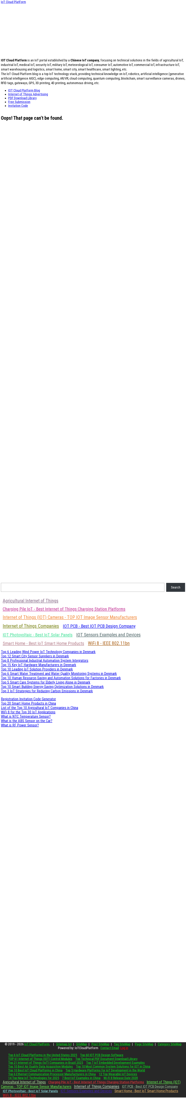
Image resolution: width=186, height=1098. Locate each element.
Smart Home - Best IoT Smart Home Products (43, 643)
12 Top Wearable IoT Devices (118, 1074)
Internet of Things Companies (31, 626)
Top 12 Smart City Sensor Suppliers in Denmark (35, 656)
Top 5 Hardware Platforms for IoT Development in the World (105, 1070)
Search (175, 587)
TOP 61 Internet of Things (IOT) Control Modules (40, 1059)
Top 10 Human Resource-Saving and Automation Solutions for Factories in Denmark (61, 678)
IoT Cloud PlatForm (13, 2)
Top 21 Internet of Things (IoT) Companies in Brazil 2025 (45, 1063)
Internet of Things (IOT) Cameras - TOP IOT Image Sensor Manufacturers (70, 617)
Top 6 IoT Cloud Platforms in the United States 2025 (42, 1055)
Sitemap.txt (64, 1044)
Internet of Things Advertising (28, 94)
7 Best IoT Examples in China (81, 1078)
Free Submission (19, 102)
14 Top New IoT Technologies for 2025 (33, 1078)
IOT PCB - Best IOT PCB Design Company (99, 626)
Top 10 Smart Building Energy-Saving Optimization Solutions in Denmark (52, 686)
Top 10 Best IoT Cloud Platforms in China (35, 1070)
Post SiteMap (100, 1044)
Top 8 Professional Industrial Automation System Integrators (44, 660)
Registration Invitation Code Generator (28, 699)
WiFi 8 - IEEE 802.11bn (109, 643)
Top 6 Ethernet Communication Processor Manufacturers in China (52, 1074)
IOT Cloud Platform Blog (24, 90)
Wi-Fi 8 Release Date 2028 (121, 1078)
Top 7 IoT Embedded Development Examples (115, 1063)
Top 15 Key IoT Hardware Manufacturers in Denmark (38, 665)
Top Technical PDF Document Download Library (106, 1059)
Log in (124, 1048)
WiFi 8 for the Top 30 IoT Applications (28, 712)
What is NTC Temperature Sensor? (26, 716)
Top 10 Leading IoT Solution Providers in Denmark (37, 669)
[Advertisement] (93, 29)
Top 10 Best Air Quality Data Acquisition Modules (40, 1066)
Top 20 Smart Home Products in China (28, 703)
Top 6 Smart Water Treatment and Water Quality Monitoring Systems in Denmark (59, 673)
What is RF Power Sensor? (20, 725)
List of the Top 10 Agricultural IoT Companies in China (39, 708)
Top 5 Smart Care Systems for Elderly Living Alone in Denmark (45, 682)
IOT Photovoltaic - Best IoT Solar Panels (37, 634)
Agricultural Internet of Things (30, 600)
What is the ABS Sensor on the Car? (26, 721)
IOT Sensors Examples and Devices (108, 634)
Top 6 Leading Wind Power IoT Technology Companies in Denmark (48, 652)
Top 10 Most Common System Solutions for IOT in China (113, 1066)
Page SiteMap (144, 1044)
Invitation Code (18, 106)
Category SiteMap (169, 1044)
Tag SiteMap (122, 1044)
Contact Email (109, 1048)
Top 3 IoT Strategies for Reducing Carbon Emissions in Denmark (47, 691)
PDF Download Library (22, 98)
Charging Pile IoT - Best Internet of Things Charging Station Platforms (64, 609)
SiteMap (81, 1044)
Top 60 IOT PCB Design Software (101, 1055)
